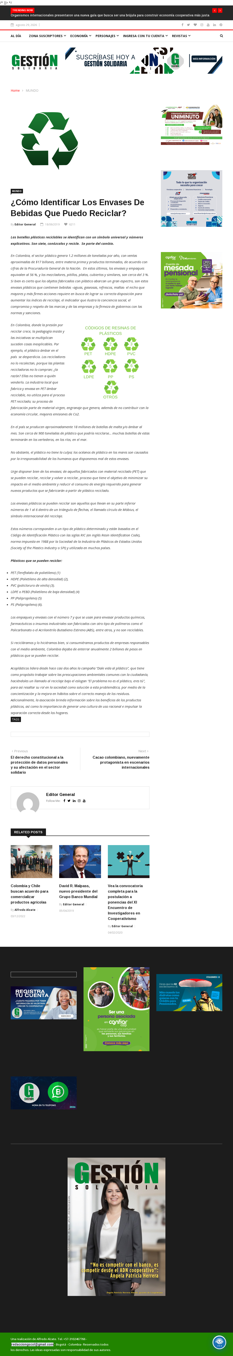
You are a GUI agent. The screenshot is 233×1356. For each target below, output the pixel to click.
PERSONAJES (105, 36)
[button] (214, 10)
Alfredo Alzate (25, 910)
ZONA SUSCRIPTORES (46, 36)
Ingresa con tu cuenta (143, 36)
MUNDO (32, 90)
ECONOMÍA (79, 36)
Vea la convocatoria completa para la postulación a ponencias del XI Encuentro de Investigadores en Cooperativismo (125, 902)
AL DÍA (16, 36)
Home (15, 90)
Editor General (25, 224)
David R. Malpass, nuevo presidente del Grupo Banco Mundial (78, 891)
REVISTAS (179, 36)
